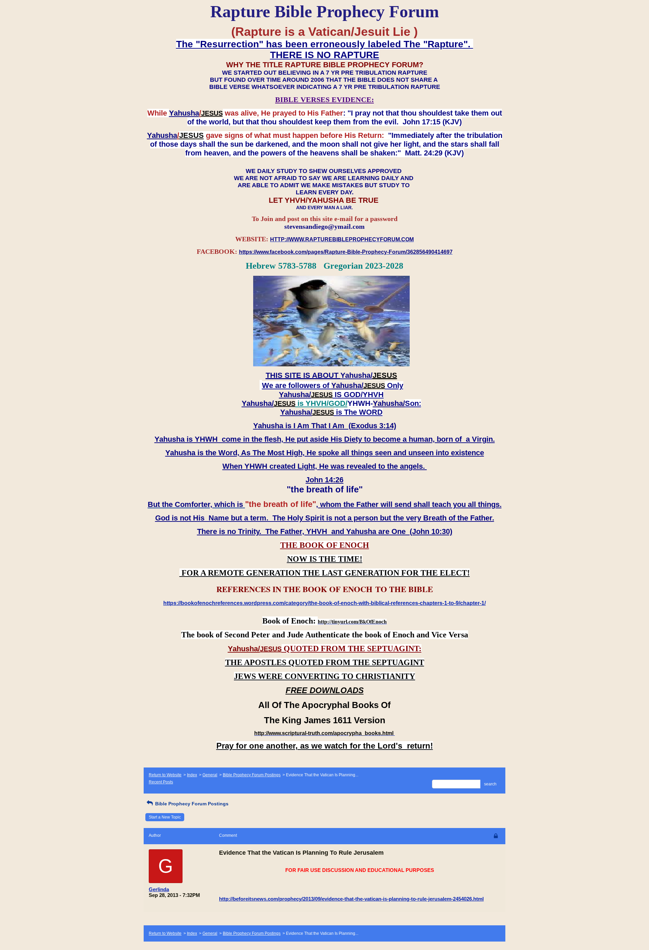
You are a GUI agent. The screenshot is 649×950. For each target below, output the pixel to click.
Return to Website (165, 775)
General (209, 775)
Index (192, 775)
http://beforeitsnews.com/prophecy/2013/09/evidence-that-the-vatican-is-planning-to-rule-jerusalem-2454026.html (351, 899)
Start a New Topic (165, 817)
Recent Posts (161, 782)
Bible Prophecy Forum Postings (252, 775)
